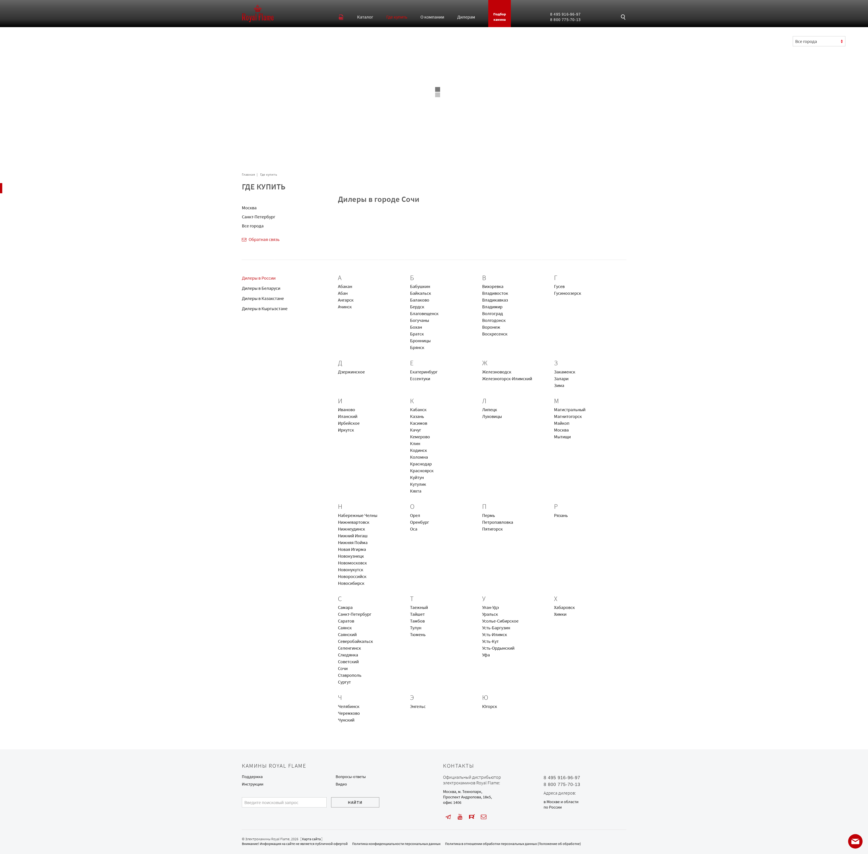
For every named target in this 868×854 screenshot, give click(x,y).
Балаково (419, 300)
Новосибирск (351, 583)
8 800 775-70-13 (565, 20)
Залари (561, 378)
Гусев (559, 286)
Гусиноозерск (567, 293)
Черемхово (349, 713)
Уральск (490, 614)
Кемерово (420, 436)
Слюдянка (348, 655)
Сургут (344, 682)
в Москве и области (561, 801)
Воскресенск (494, 334)
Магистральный (569, 409)
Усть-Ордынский (498, 648)
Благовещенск (424, 313)
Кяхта (415, 491)
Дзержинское (351, 372)
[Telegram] (448, 817)
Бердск (417, 306)
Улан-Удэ (490, 607)
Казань (417, 416)
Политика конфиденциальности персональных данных (396, 843)
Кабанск (418, 409)
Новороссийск (352, 576)
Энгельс (418, 706)
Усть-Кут (490, 641)
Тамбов (417, 621)
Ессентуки (420, 378)
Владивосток (495, 293)
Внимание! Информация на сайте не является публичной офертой (295, 843)
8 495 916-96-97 (565, 14)
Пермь (488, 515)
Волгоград (492, 313)
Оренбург (419, 522)
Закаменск (564, 372)
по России (553, 807)
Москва (249, 207)
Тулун (415, 627)
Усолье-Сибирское (500, 621)
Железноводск (496, 372)
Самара (345, 607)
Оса (413, 529)
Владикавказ (495, 300)
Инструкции (252, 784)
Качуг (415, 430)
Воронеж (491, 327)
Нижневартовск (353, 522)
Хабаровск (564, 607)
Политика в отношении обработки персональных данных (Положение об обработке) (513, 843)
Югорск (489, 706)
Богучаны (419, 320)
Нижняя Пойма (353, 542)
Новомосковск (352, 563)
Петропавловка (497, 522)
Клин (415, 443)
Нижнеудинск (351, 529)
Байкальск (420, 293)
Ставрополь (349, 675)
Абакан (345, 286)
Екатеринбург (424, 372)
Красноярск (422, 470)
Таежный (419, 607)
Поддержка (252, 776)
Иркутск (346, 430)
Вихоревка (492, 286)
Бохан (416, 327)
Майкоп (561, 423)
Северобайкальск (355, 641)
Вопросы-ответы (351, 776)
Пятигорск (492, 529)
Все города (253, 226)
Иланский (347, 416)
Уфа (486, 655)
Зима (559, 385)
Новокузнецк (351, 556)
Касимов (418, 423)
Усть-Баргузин (496, 627)
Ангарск (346, 300)
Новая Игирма (352, 549)
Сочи (343, 668)
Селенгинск (349, 648)
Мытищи (562, 436)
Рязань (561, 515)
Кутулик (418, 484)
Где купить (268, 174)
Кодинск (418, 450)
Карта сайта (311, 839)
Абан (343, 293)
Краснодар (421, 464)
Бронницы (420, 340)
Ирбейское (349, 423)
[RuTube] (472, 817)
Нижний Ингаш (353, 535)
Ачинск (345, 306)
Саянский (347, 634)
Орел (415, 515)
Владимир (492, 306)
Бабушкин (420, 286)
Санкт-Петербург (258, 216)
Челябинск (348, 706)
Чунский (346, 720)
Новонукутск (350, 569)
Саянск (345, 627)
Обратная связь (264, 239)
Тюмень (418, 634)
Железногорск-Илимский (507, 378)
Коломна (419, 457)
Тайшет (417, 614)
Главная (248, 174)
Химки (560, 614)
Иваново (346, 409)
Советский (348, 661)
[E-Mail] (484, 817)
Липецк (489, 409)
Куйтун (417, 477)
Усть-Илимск (494, 634)
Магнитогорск (568, 416)
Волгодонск (494, 320)
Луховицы (492, 416)
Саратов (346, 621)
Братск (417, 334)
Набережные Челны (357, 515)
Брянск (417, 347)
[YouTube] (460, 817)
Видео (341, 784)
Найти (355, 802)
